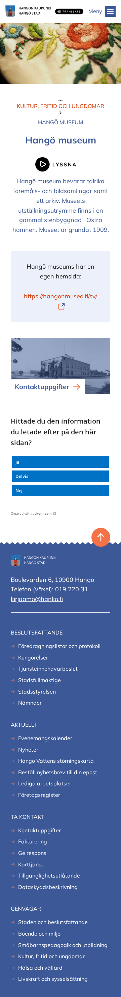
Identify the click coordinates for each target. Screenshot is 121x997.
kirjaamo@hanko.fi (37, 599)
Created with (31, 513)
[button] (60, 462)
